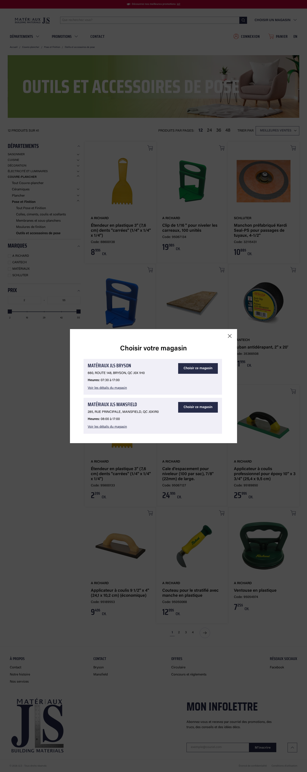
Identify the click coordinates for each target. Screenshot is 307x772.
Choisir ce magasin (198, 368)
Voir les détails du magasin (107, 388)
